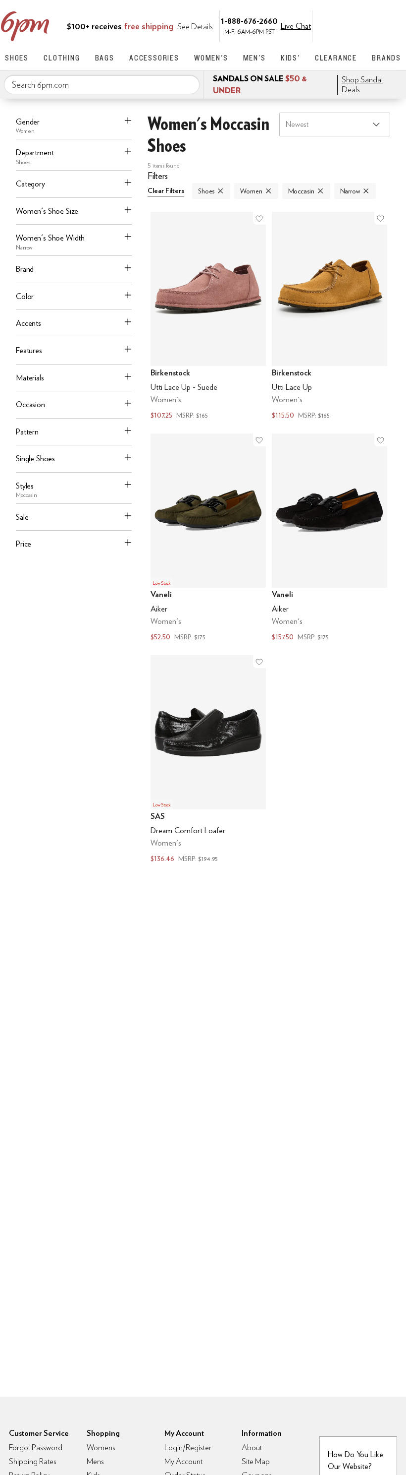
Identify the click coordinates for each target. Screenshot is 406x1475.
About (252, 1447)
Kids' (290, 57)
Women (251, 191)
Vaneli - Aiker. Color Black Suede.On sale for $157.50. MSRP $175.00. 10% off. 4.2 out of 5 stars (329, 538)
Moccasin (301, 191)
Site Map (256, 1461)
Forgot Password (35, 1447)
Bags (104, 57)
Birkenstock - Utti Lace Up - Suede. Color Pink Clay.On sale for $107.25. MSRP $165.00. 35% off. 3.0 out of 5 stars (208, 317)
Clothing (62, 57)
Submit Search (188, 84)
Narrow (350, 191)
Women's (211, 57)
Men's (254, 57)
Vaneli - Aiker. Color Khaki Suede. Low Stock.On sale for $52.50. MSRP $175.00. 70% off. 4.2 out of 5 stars (208, 538)
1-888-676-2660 (249, 20)
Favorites (375, 25)
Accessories (154, 57)
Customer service (354, 25)
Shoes (17, 57)
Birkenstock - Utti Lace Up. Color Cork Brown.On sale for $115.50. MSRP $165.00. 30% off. (329, 317)
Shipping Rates (32, 1461)
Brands (386, 57)
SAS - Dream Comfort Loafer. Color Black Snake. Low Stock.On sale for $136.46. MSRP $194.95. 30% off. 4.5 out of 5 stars (208, 760)
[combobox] (102, 84)
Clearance (336, 57)
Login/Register (187, 1447)
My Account (333, 25)
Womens (101, 1447)
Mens (95, 1461)
